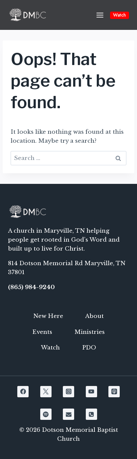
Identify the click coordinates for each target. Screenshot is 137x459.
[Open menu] (100, 15)
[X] (46, 391)
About (94, 316)
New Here (48, 316)
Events (42, 332)
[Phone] (91, 414)
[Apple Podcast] (114, 391)
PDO (89, 347)
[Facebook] (23, 391)
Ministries (89, 332)
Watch (119, 15)
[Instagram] (68, 391)
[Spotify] (46, 414)
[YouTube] (91, 391)
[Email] (68, 414)
